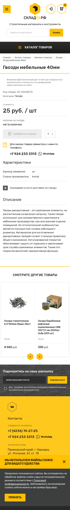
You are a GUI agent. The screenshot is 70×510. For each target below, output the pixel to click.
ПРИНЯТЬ (15, 497)
